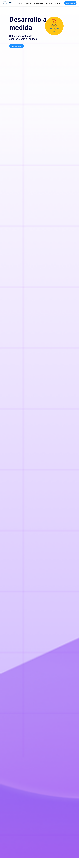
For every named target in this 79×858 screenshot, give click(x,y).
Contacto (57, 3)
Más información (16, 46)
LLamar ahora (70, 3)
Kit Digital (28, 3)
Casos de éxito (38, 3)
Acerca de (49, 3)
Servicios (19, 3)
